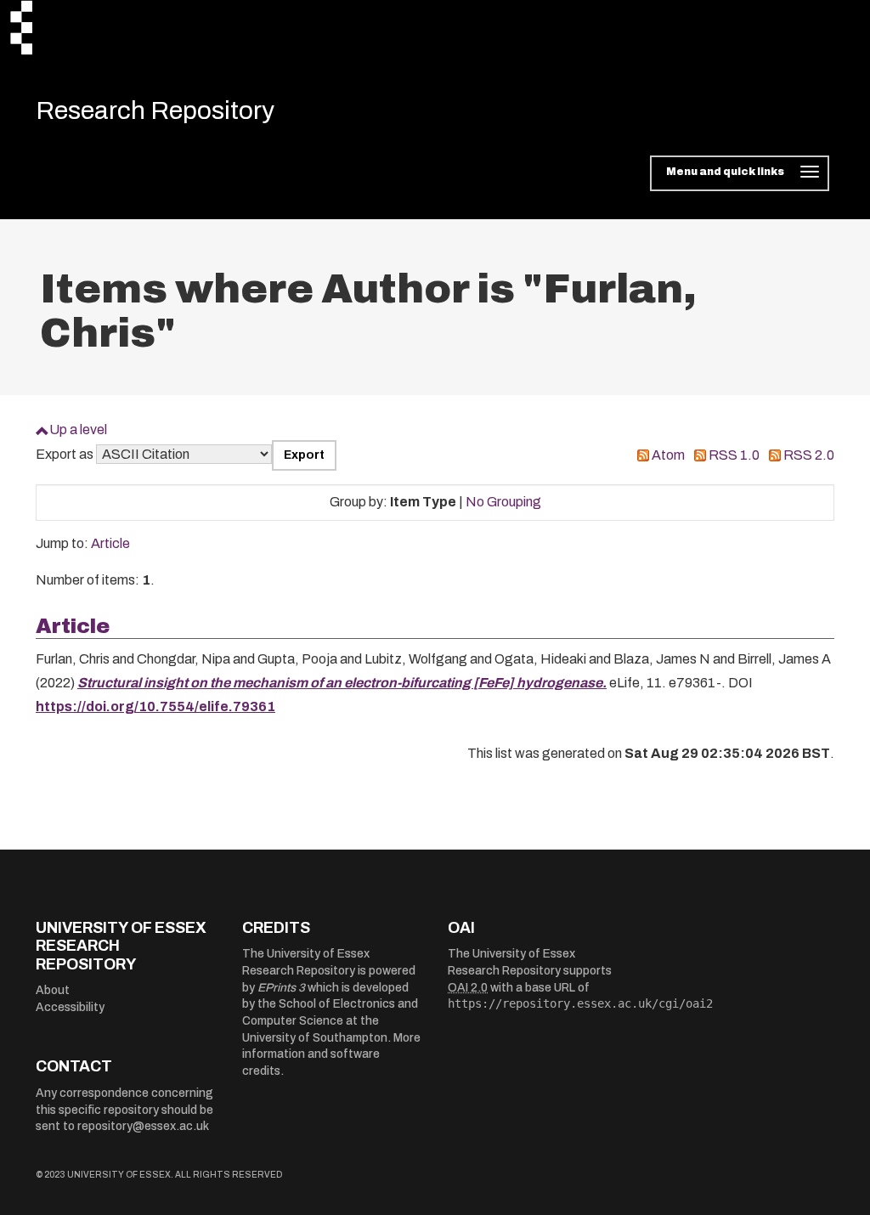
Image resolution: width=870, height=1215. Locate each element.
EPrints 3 (281, 987)
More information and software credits (331, 1054)
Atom (668, 455)
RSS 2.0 (808, 455)
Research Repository (155, 110)
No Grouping (503, 501)
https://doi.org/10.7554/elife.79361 (155, 706)
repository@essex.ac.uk (143, 1126)
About (53, 990)
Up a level (78, 429)
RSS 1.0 (734, 455)
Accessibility (70, 1007)
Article (110, 543)
